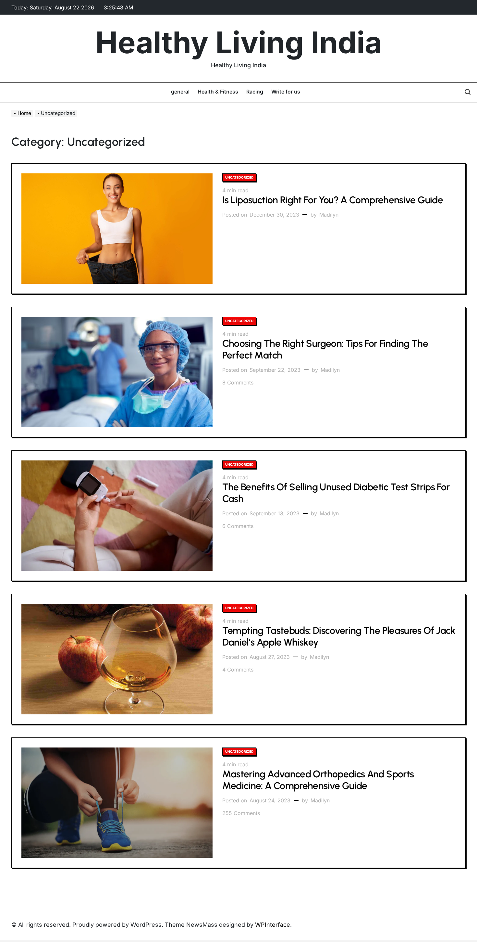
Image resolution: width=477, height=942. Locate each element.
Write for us (285, 91)
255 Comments (241, 813)
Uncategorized (239, 177)
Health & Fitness (218, 91)
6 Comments (237, 526)
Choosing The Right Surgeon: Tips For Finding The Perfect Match (325, 349)
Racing (254, 91)
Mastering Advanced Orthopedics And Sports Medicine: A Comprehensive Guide (318, 780)
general (180, 91)
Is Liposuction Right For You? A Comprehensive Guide (332, 200)
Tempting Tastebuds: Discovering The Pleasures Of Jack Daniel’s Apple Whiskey (339, 636)
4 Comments (237, 669)
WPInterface (272, 924)
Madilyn (328, 214)
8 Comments (237, 382)
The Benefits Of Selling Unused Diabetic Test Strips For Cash (336, 493)
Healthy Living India (238, 42)
